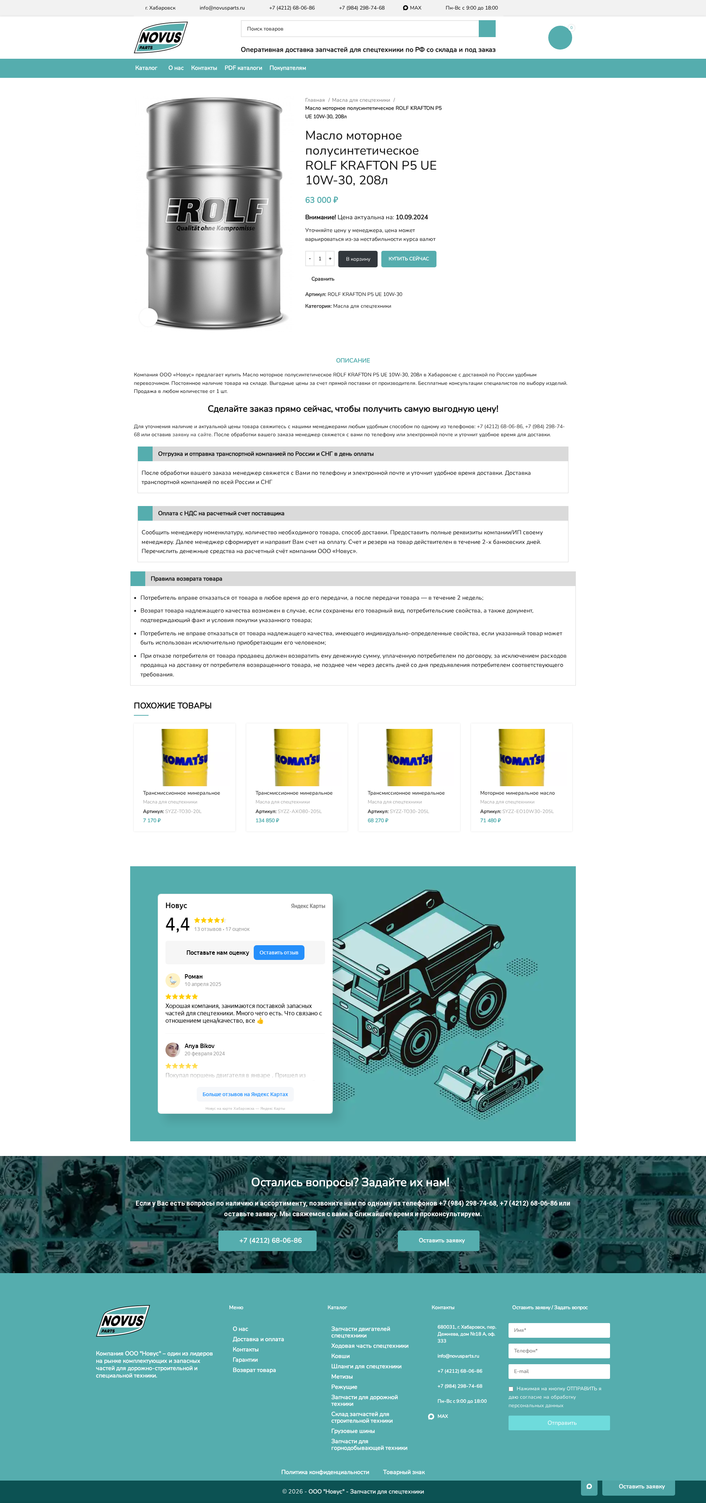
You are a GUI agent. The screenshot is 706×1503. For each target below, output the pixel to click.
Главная (316, 100)
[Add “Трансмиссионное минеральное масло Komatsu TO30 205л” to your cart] (449, 741)
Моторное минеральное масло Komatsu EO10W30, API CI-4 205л (521, 796)
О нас (240, 1329)
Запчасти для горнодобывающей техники (369, 1444)
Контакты (246, 1349)
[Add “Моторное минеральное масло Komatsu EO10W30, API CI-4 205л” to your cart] (561, 741)
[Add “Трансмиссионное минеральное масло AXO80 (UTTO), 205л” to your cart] (336, 741)
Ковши (340, 1356)
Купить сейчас (409, 259)
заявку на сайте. (192, 434)
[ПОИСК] (487, 28)
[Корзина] (560, 37)
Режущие (344, 1387)
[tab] (353, 360)
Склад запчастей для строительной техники (362, 1417)
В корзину (358, 259)
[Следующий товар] (470, 100)
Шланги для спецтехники (366, 1366)
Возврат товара (254, 1370)
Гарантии (245, 1360)
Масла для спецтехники (362, 100)
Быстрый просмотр (224, 757)
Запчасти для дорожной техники (364, 1400)
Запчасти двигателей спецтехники (360, 1332)
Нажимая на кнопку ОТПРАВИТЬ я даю (555, 1397)
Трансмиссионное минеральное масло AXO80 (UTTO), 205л (294, 796)
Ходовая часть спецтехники (370, 1346)
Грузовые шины (353, 1431)
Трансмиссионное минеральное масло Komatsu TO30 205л (406, 796)
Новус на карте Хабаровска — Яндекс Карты (245, 1108)
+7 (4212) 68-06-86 (500, 426)
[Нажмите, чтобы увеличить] (148, 317)
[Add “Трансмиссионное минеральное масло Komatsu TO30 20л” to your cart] (224, 741)
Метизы (342, 1377)
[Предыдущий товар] (456, 100)
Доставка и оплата (258, 1339)
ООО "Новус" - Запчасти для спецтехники (366, 1492)
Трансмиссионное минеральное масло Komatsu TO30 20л (181, 796)
